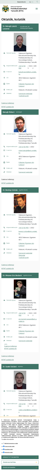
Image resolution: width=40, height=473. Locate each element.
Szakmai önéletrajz (7, 103)
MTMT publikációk (7, 107)
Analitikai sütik (9, 449)
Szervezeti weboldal (25, 94)
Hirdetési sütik (9, 452)
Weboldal (22, 255)
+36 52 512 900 (24, 147)
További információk (7, 439)
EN (32, 2)
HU (30, 2)
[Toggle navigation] (36, 9)
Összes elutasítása (9, 462)
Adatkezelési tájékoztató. (10, 437)
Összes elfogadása (9, 467)
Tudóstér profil (24, 96)
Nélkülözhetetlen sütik (11, 443)
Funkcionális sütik (9, 446)
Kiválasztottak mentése (11, 457)
